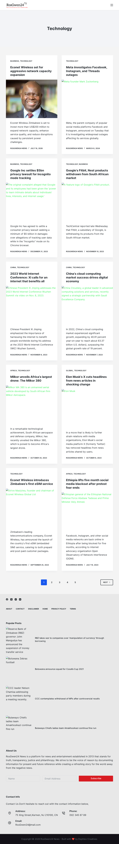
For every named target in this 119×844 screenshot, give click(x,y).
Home (45, 609)
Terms (73, 609)
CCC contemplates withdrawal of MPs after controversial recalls (67, 698)
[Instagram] (16, 599)
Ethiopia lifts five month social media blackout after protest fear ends (87, 483)
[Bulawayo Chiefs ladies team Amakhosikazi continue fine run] (19, 729)
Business (14, 61)
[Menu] (111, 5)
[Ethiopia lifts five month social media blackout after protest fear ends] (87, 511)
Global (69, 370)
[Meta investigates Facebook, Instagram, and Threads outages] (87, 99)
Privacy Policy (58, 609)
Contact (20, 609)
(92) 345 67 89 (77, 815)
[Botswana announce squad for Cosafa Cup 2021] (19, 670)
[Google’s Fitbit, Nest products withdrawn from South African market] (87, 202)
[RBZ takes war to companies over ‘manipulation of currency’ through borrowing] (19, 640)
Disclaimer (33, 609)
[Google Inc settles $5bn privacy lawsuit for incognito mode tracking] (31, 202)
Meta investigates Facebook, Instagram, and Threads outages (86, 71)
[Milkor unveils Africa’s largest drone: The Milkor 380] (31, 404)
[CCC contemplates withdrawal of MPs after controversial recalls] (19, 699)
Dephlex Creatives (87, 839)
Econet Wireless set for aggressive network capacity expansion (31, 71)
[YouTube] (20, 599)
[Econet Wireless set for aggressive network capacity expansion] (31, 99)
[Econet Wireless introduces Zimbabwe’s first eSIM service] (31, 508)
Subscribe (96, 778)
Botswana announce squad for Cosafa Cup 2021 (59, 669)
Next (105, 582)
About (9, 609)
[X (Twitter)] (11, 599)
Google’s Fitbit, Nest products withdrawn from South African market (87, 174)
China (13, 267)
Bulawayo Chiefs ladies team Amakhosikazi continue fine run (65, 728)
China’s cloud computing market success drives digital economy (87, 277)
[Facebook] (7, 599)
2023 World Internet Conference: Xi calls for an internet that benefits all (28, 277)
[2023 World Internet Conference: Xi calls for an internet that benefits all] (31, 305)
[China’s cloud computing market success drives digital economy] (87, 305)
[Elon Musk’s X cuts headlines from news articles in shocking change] (87, 408)
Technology (26, 61)
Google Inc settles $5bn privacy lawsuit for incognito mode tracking (30, 174)
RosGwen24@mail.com (28, 824)
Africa (13, 370)
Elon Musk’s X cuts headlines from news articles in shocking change (86, 380)
